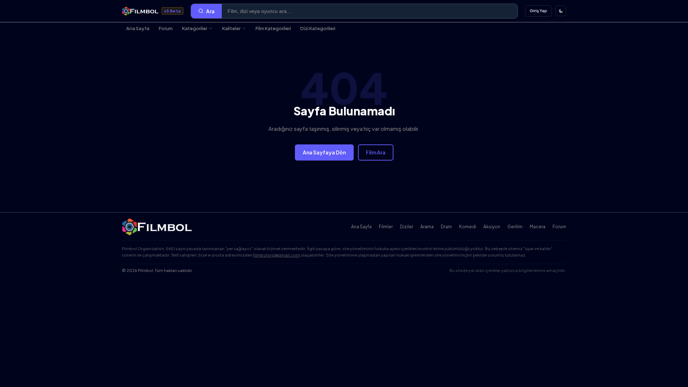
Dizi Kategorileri (317, 28)
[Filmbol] (157, 227)
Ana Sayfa (137, 28)
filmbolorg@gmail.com (276, 255)
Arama (427, 226)
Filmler (386, 226)
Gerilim (514, 226)
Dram (446, 226)
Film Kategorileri (273, 28)
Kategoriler (194, 28)
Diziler (406, 226)
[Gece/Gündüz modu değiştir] (560, 10)
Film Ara (376, 152)
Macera (537, 226)
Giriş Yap (538, 10)
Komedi (467, 226)
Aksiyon (491, 226)
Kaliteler (231, 28)
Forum (166, 28)
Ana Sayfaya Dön (324, 152)
